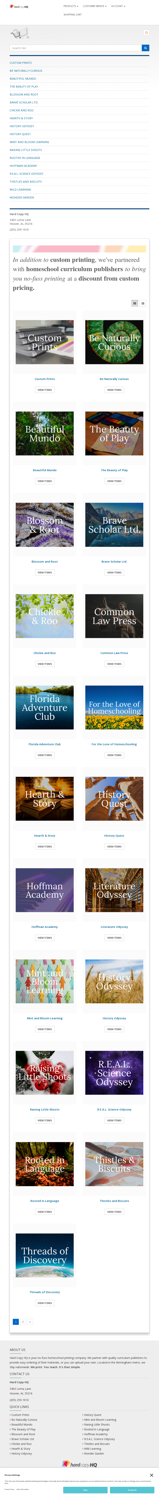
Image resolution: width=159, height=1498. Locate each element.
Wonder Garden (22, 197)
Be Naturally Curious (26, 70)
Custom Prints (21, 63)
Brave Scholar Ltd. (24, 102)
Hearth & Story (21, 118)
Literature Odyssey (114, 927)
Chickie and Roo (22, 110)
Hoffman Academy (23, 166)
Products (70, 6)
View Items (45, 390)
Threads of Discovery (44, 1292)
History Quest (20, 134)
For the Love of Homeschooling (114, 744)
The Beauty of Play (24, 86)
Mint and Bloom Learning (29, 142)
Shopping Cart (73, 14)
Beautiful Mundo (23, 78)
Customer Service (94, 6)
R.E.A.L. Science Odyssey (26, 173)
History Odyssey (22, 126)
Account (117, 6)
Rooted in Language (25, 158)
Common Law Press (114, 653)
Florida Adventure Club (45, 744)
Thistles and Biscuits (26, 181)
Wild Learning (20, 189)
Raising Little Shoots (26, 150)
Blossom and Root (24, 94)
